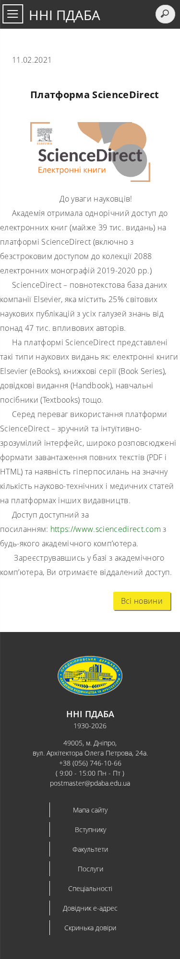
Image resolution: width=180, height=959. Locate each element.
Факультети (90, 849)
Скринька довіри (90, 927)
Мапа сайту (90, 809)
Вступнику (90, 829)
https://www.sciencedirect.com (105, 529)
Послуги (90, 868)
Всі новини (142, 601)
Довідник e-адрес (90, 908)
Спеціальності (90, 888)
